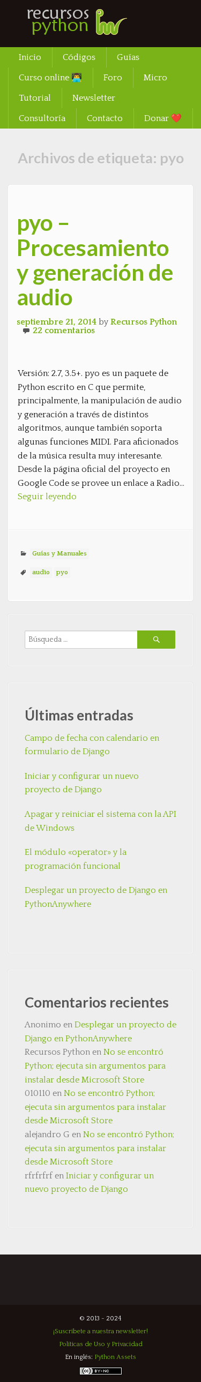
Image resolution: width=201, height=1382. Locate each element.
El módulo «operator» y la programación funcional (75, 859)
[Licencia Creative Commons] (100, 1373)
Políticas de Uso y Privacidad (101, 1344)
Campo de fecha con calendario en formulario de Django (92, 745)
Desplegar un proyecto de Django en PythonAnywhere (96, 897)
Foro (112, 77)
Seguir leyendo (47, 496)
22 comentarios (64, 330)
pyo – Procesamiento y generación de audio (95, 259)
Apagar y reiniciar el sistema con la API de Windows (100, 821)
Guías (128, 57)
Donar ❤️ (163, 118)
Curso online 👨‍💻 (50, 77)
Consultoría (42, 118)
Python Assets (115, 1357)
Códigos (79, 57)
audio (41, 572)
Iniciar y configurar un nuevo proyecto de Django (82, 783)
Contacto (105, 118)
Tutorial (35, 98)
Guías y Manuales (59, 553)
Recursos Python (143, 322)
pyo (62, 572)
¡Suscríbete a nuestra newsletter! (100, 1331)
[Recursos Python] (88, 29)
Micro (155, 77)
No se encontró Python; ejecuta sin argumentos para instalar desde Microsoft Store (95, 1065)
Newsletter (93, 98)
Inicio (30, 57)
